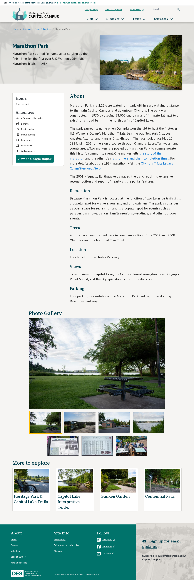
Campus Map (91, 9)
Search (179, 9)
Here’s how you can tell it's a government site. (76, 3)
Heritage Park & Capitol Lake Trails (31, 499)
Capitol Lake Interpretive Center (69, 501)
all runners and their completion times (141, 158)
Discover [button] (113, 18)
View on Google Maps (33, 158)
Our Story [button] (161, 18)
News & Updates (113, 9)
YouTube (106, 553)
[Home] (35, 14)
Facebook (107, 546)
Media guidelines (19, 562)
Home (16, 28)
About (14, 539)
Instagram (107, 539)
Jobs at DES (17, 556)
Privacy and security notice (67, 545)
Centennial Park (160, 496)
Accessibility (59, 539)
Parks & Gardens (43, 28)
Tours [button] (137, 18)
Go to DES (135, 9)
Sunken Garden (115, 496)
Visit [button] (90, 18)
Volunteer (15, 550)
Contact (14, 545)
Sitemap (58, 550)
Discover (26, 28)
